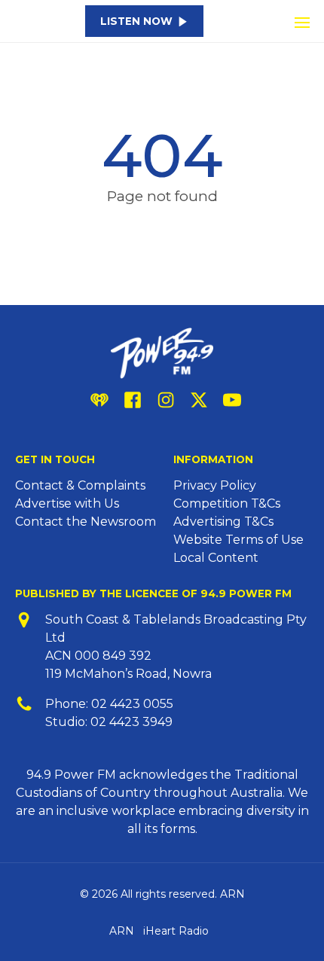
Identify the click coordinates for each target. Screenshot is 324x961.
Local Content (215, 558)
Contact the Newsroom (85, 521)
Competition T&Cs (226, 503)
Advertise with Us (67, 503)
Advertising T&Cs (223, 521)
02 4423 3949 (131, 722)
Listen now (136, 21)
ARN (121, 931)
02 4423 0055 (132, 704)
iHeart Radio (176, 931)
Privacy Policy (214, 485)
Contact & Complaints (80, 485)
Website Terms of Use (238, 539)
